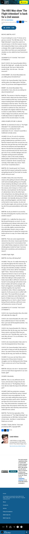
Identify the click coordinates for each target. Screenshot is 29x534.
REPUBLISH (13, 471)
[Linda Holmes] (4, 438)
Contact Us (5, 505)
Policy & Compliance (7, 511)
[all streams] (27, 532)
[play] (2, 532)
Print (25, 21)
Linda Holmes (9, 20)
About (4, 502)
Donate (24, 2)
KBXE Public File (6, 518)
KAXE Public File (6, 514)
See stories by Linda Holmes (17, 446)
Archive (5, 508)
